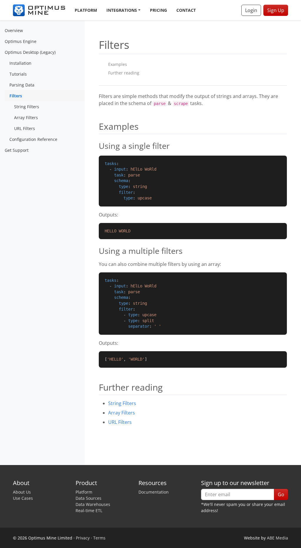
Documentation (153, 492)
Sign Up (275, 10)
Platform (86, 10)
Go (281, 494)
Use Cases (23, 498)
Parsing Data (21, 85)
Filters (15, 96)
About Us (22, 492)
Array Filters (26, 117)
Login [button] (251, 10)
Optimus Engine (20, 41)
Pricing (158, 10)
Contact (186, 10)
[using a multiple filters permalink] (96, 251)
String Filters (26, 106)
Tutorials (18, 74)
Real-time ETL (89, 510)
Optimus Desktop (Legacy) (30, 52)
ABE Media (277, 538)
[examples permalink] (96, 126)
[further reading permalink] (96, 387)
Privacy (83, 538)
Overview (14, 30)
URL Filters (24, 128)
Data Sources (88, 498)
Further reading (123, 73)
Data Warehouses (93, 504)
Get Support (17, 150)
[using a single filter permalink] (96, 146)
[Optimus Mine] (39, 10)
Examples (117, 64)
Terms (99, 538)
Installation (20, 63)
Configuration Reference (33, 139)
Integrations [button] (121, 10)
